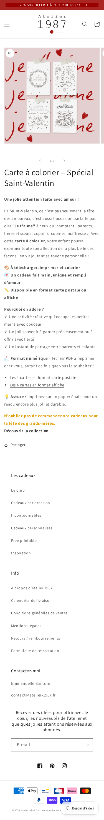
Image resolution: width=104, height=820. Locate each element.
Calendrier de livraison (31, 600)
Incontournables (26, 515)
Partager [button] (18, 444)
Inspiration (21, 552)
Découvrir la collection (26, 430)
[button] (7, 24)
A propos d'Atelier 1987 (32, 587)
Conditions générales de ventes (39, 612)
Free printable (24, 540)
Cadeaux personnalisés (32, 527)
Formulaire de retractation (35, 650)
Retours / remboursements (35, 638)
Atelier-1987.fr (29, 810)
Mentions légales (26, 625)
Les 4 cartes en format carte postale (43, 377)
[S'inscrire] (86, 744)
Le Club (18, 490)
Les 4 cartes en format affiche (37, 385)
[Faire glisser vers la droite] (64, 161)
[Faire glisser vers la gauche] (40, 161)
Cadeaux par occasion (30, 502)
